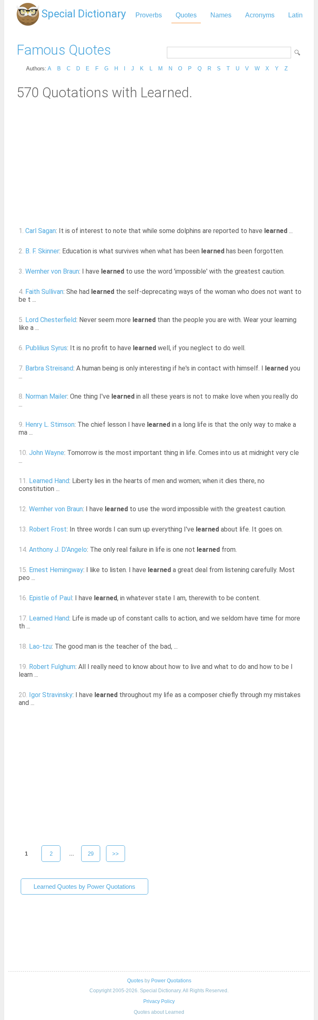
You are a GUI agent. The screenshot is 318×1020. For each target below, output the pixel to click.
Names (220, 15)
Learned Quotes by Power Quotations (84, 886)
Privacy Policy (159, 1001)
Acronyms (260, 15)
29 (91, 854)
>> (115, 854)
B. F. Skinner (42, 251)
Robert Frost (48, 529)
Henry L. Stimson (50, 424)
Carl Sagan (40, 231)
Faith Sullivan (44, 292)
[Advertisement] (159, 163)
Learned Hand (49, 481)
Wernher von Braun (52, 271)
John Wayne (46, 453)
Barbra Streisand (49, 368)
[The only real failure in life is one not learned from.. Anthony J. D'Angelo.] (241, 549)
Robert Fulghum (52, 667)
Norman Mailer (46, 396)
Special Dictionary (83, 13)
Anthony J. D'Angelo (58, 549)
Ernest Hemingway (56, 570)
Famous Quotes (64, 50)
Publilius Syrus (46, 348)
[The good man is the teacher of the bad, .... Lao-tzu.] (182, 646)
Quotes (186, 15)
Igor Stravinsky (50, 695)
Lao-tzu (40, 646)
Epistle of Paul (50, 598)
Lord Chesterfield (50, 320)
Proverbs (148, 15)
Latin (295, 15)
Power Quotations (171, 981)
